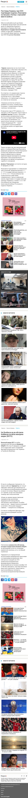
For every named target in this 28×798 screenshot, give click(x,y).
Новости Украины (10, 6)
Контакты (3, 788)
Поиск (2, 794)
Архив (2, 792)
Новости (21, 1)
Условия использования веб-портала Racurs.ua (10, 784)
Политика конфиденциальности (7, 786)
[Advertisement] (14, 51)
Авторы (2, 790)
